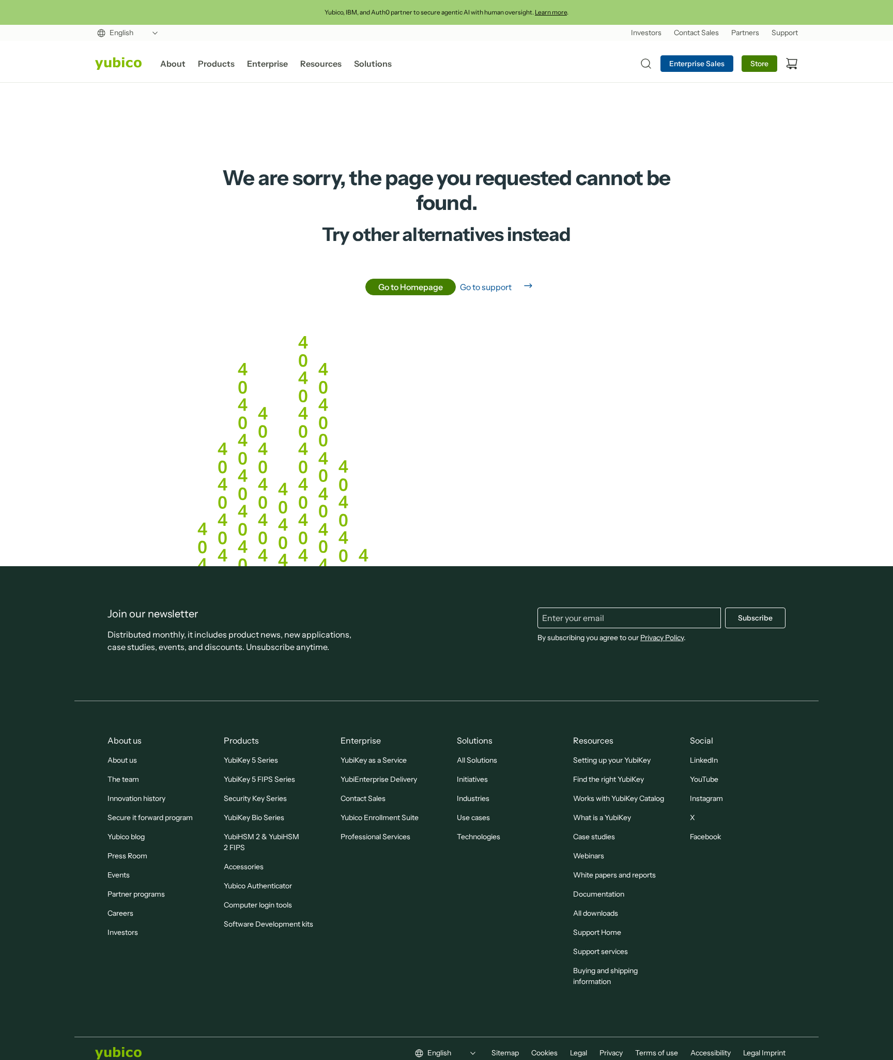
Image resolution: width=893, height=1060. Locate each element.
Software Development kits (268, 924)
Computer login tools (258, 905)
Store (759, 63)
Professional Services (375, 836)
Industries (473, 798)
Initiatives (472, 779)
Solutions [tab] (373, 63)
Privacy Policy (662, 637)
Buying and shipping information (605, 976)
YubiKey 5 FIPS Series (259, 779)
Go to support (486, 287)
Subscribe (755, 618)
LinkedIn (704, 760)
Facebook (705, 836)
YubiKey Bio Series (254, 817)
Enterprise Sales (697, 63)
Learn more (551, 12)
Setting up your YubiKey (612, 760)
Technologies (478, 836)
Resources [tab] (321, 63)
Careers (120, 913)
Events (118, 875)
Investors (122, 932)
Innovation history (136, 798)
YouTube (704, 779)
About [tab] (173, 63)
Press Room (127, 855)
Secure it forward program (150, 817)
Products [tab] (216, 63)
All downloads (595, 913)
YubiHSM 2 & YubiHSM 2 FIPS (261, 842)
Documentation (598, 894)
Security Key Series (255, 798)
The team (123, 779)
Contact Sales (363, 798)
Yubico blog (126, 836)
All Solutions (477, 760)
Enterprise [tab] (267, 63)
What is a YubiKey (602, 817)
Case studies (594, 836)
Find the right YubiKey (608, 779)
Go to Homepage (410, 287)
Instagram (706, 798)
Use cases (473, 817)
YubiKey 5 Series (251, 760)
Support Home (597, 932)
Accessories (244, 866)
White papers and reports (614, 875)
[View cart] (792, 63)
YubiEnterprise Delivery (379, 779)
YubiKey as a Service (374, 760)
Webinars (588, 855)
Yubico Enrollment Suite (380, 817)
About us (122, 760)
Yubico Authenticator (258, 885)
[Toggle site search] (646, 63)
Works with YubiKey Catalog (618, 798)
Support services (600, 951)
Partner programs (136, 894)
